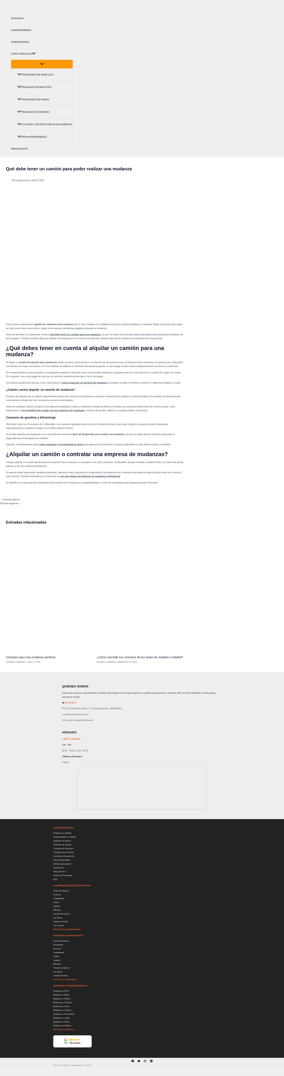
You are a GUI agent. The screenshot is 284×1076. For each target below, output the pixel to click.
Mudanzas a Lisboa (61, 1018)
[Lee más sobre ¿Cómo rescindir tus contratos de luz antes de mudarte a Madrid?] (140, 651)
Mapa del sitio (59, 871)
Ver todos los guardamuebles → (68, 929)
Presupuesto (19, 149)
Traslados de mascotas (36, 87)
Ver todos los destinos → (64, 1029)
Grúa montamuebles (34, 137)
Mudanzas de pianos (62, 841)
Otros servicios (21, 54)
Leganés (56, 906)
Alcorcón (57, 895)
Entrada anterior (10, 499)
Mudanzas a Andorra (62, 1026)
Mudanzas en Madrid (62, 833)
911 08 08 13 (70, 703)
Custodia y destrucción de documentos (46, 124)
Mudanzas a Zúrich (61, 1006)
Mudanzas (17, 18)
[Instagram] (145, 1061)
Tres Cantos (58, 925)
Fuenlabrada (58, 898)
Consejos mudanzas (15, 662)
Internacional (20, 42)
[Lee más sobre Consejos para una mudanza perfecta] (49, 651)
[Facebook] (132, 1061)
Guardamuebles (21, 30)
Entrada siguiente (10, 503)
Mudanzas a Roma (61, 1022)
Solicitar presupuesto (62, 864)
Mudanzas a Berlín (61, 995)
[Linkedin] (151, 1061)
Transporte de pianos (35, 99)
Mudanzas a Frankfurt (62, 1002)
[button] (34, 54)
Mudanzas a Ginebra (62, 1010)
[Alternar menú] (42, 64)
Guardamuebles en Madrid (64, 837)
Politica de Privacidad (62, 875)
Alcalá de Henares (61, 891)
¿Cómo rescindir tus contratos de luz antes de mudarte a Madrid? (140, 657)
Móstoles (57, 910)
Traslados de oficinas (35, 112)
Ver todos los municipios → (66, 979)
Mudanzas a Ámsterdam (63, 1014)
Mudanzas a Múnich (62, 999)
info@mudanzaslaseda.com (76, 714)
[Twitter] (139, 1061)
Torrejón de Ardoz (60, 921)
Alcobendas (58, 945)
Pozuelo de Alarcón (61, 914)
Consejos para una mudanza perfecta (30, 657)
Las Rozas (57, 918)
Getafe (56, 902)
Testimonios (58, 868)
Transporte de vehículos (37, 74)
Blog (55, 879)
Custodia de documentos (64, 856)
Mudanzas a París (61, 991)
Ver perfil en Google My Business (78, 720)
